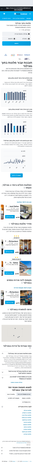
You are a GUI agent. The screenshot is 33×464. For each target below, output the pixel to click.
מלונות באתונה (27, 424)
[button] (2, 9)
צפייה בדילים (9, 217)
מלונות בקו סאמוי (26, 431)
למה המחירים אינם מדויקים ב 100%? (19, 454)
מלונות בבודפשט (26, 420)
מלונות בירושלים (26, 413)
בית (30, 461)
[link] (16, 175)
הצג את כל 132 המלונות (24, 202)
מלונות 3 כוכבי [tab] (11, 394)
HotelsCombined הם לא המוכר (21, 448)
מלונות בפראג (27, 434)
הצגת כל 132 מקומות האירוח (22, 288)
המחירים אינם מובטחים (22, 442)
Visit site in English (14, 8)
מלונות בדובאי (27, 422)
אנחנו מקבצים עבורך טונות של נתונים (19, 451)
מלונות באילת (27, 410)
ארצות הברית (25, 461)
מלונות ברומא (27, 427)
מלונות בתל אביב (26, 415)
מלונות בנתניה (27, 429)
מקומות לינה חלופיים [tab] (13, 398)
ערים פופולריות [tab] (26, 402)
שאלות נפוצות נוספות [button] (16, 382)
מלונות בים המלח (26, 417)
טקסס (14, 461)
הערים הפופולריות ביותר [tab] (24, 394)
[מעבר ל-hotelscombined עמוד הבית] (20, 14)
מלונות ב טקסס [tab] (26, 398)
